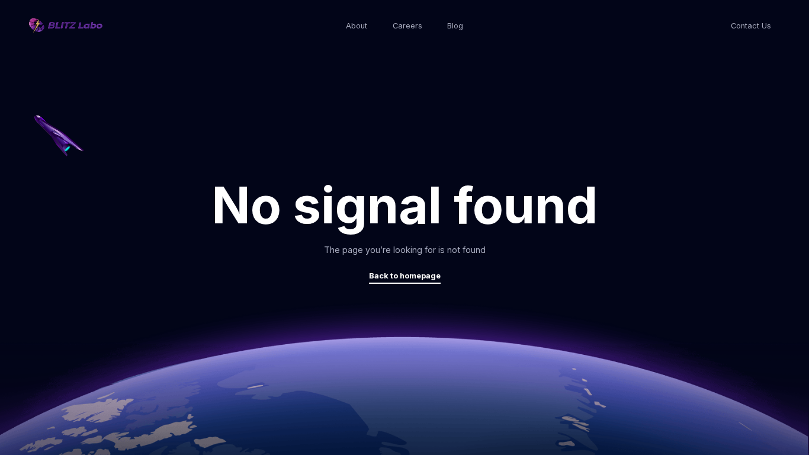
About (356, 25)
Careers (407, 25)
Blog (455, 25)
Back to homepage (405, 275)
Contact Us (751, 25)
